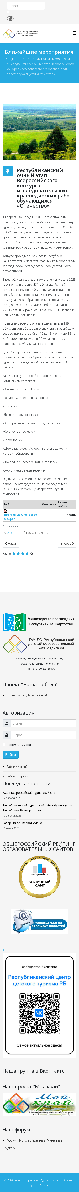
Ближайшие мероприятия (53, 59)
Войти (10, 754)
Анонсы (13, 533)
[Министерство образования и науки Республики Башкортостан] (39, 622)
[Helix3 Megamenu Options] (74, 33)
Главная (25, 59)
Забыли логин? (16, 767)
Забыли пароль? (17, 776)
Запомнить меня (19, 745)
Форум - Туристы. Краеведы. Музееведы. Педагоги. (33, 1144)
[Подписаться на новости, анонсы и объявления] (39, 921)
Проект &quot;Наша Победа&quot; (30, 695)
